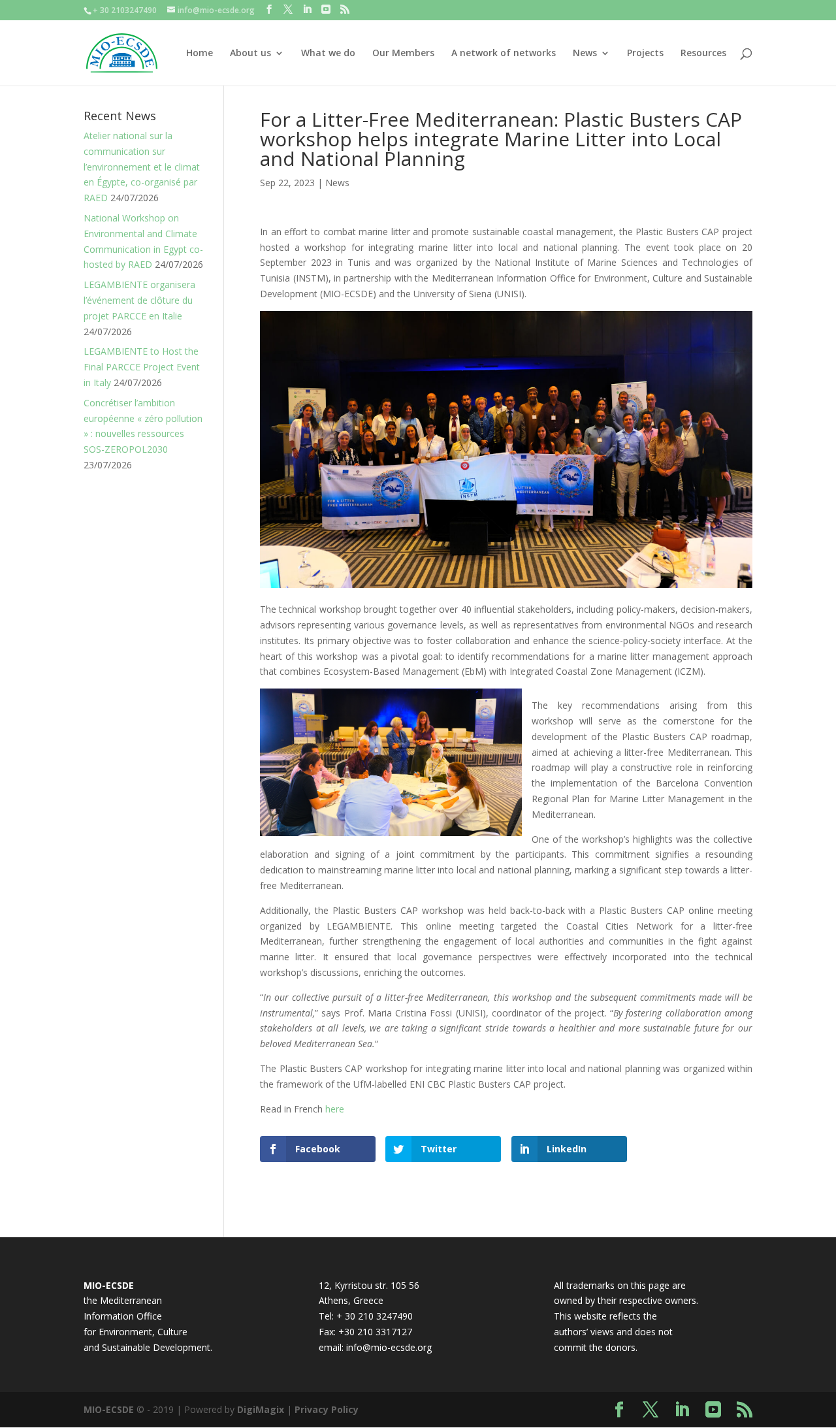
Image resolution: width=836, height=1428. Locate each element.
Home (199, 53)
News (585, 53)
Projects (645, 53)
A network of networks (503, 53)
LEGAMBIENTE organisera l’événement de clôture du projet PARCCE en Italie (139, 300)
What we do (328, 53)
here (334, 1109)
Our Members (403, 53)
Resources (703, 53)
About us (250, 53)
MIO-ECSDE (109, 1409)
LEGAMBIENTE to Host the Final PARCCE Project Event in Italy (142, 367)
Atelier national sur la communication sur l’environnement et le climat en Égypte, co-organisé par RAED (142, 166)
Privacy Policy (327, 1409)
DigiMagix (260, 1409)
